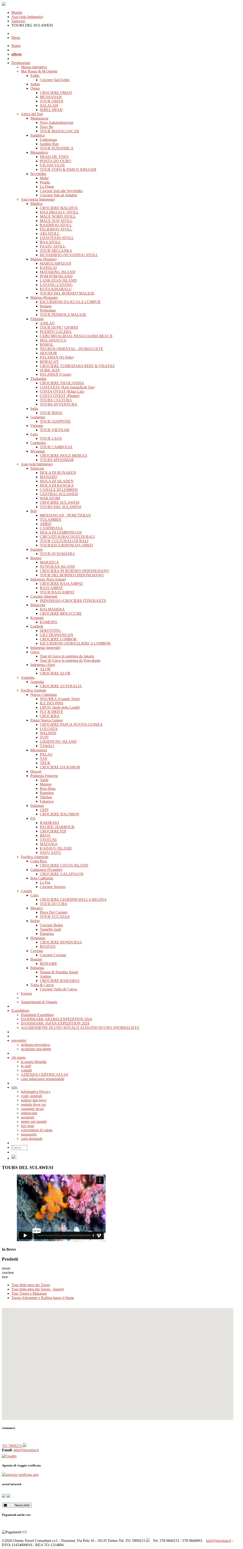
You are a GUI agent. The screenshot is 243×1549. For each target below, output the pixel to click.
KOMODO (48, 622)
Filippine (37, 319)
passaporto (29, 1134)
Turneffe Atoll (50, 929)
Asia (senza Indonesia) (38, 199)
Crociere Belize (51, 925)
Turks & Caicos (42, 985)
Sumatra (36, 549)
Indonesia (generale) (45, 648)
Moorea (45, 784)
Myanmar (37, 451)
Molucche (37, 605)
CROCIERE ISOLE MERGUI (63, 455)
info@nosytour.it (26, 1450)
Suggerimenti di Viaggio (39, 1002)
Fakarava (47, 801)
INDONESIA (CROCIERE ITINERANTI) (73, 601)
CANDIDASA (51, 528)
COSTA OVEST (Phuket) (59, 396)
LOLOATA (49, 729)
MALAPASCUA (53, 340)
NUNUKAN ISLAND (57, 566)
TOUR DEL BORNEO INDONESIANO (72, 575)
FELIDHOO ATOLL (56, 229)
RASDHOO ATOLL (56, 225)
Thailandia (38, 379)
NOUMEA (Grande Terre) (60, 699)
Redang (45, 306)
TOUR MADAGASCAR (59, 131)
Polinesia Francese (44, 776)
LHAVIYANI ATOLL (57, 238)
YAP (43, 759)
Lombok (36, 626)
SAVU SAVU (50, 853)
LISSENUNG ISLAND (58, 742)
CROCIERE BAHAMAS (59, 981)
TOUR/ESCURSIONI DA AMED (66, 545)
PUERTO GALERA (56, 332)
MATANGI (48, 844)
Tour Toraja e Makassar (29, 1293)
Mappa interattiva (34, 67)
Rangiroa (47, 793)
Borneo (36, 558)
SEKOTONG (50, 631)
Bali (33, 511)
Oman (35, 88)
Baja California (41, 878)
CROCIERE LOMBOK (58, 639)
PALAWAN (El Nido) (57, 357)
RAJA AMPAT (51, 588)
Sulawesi (18, 21)
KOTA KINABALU (56, 289)
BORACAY (49, 362)
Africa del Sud (32, 114)
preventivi (18, 1040)
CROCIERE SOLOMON (59, 814)
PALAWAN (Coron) (55, 374)
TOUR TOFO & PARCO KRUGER (68, 169)
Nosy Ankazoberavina (56, 122)
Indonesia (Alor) (42, 665)
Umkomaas (48, 140)
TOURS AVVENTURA (58, 404)
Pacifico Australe (33, 690)
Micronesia (38, 750)
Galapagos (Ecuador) (46, 870)
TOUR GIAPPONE (55, 421)
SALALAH (49, 105)
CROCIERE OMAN (56, 93)
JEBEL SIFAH (51, 110)
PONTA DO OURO (55, 161)
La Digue (47, 187)
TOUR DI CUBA (53, 904)
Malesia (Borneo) (43, 259)
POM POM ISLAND (56, 276)
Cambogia (38, 443)
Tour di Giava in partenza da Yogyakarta (70, 660)
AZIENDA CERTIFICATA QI (44, 1075)
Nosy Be (46, 127)
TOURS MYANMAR (57, 460)
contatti (26, 1070)
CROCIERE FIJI (53, 831)
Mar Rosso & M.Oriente (39, 71)
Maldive (36, 204)
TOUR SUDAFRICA (57, 148)
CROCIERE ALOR (55, 673)
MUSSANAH (51, 97)
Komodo (37, 618)
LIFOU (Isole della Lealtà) (60, 707)
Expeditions (20, 1010)
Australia (27, 677)
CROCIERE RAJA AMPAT (61, 584)
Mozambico (39, 152)
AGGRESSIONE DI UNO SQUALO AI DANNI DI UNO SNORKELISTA (80, 1028)
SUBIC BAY (50, 370)
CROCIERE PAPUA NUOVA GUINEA (71, 724)
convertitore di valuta (36, 1130)
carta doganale (31, 1139)
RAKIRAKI (49, 823)
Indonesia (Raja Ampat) (48, 579)
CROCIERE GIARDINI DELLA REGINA (73, 899)
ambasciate (29, 1113)
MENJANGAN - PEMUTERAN (65, 515)
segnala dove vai (33, 1104)
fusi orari (27, 1126)
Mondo (16, 12)
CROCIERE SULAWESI (59, 502)
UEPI (44, 810)
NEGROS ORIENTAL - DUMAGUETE (71, 349)
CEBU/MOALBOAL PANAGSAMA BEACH (76, 336)
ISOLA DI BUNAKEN (58, 473)
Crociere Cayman (53, 955)
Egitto (34, 76)
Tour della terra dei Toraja (30, 1285)
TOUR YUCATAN (55, 917)
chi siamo (18, 1057)
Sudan (35, 84)
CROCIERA (50, 716)
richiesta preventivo (35, 1045)
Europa (26, 993)
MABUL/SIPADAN (55, 263)
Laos (34, 434)
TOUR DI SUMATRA (57, 554)
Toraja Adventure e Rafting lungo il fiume (42, 1298)
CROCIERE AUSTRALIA (61, 686)
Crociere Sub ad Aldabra (58, 195)
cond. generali (31, 1096)
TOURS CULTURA (56, 400)
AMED (45, 524)
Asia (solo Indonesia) (27, 17)
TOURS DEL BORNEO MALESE (67, 293)
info (14, 1087)
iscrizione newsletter (36, 1049)
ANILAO (47, 323)
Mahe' (44, 178)
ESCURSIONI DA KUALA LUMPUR (70, 302)
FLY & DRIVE (51, 712)
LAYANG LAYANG (56, 285)
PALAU (46, 754)
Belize (35, 921)
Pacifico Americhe (34, 857)
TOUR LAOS (51, 438)
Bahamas (37, 968)
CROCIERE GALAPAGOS (62, 874)
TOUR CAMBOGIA (56, 447)
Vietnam (36, 426)
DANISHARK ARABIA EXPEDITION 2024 (56, 1019)
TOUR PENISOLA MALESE (63, 315)
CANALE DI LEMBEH (59, 490)
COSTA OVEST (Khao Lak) (62, 391)
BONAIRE (48, 964)
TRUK (45, 763)
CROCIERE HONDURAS (61, 942)
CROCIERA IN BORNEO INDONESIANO (74, 571)
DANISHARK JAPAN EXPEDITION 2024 (55, 1023)
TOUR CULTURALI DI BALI (64, 541)
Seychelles (38, 174)
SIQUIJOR (48, 353)
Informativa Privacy (36, 1092)
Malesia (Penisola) (44, 298)
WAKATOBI (50, 498)
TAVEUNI (48, 840)
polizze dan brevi (34, 1100)
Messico (36, 908)
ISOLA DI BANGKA (57, 485)
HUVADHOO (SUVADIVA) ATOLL (69, 255)
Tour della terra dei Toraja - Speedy (37, 1289)
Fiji (32, 818)
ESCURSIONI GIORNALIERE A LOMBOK (75, 643)
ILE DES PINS (51, 703)
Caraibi (26, 891)
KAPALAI (48, 268)
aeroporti (27, 1117)
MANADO (48, 477)
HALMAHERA (52, 609)
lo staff (26, 1066)
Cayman (36, 951)
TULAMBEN (50, 520)
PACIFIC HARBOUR (57, 827)
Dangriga (47, 934)
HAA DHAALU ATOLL (59, 212)
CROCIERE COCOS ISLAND (64, 865)
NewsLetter (18, 1505)
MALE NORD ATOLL (58, 216)
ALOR (45, 669)
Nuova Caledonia (43, 695)
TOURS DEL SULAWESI (60, 507)
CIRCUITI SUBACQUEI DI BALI (67, 537)
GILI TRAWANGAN (56, 635)
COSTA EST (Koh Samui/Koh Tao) (67, 387)
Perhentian (48, 310)
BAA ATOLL (50, 242)
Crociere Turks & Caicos (58, 989)
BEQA (45, 835)
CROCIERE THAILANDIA (62, 383)
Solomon (37, 806)
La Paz (45, 882)
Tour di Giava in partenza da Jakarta (67, 656)
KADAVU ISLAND (56, 848)
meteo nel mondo (34, 1121)
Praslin (45, 182)
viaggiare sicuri (32, 1109)
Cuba (34, 895)
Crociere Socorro (52, 887)
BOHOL (46, 344)
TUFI (44, 737)
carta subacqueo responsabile (42, 1079)
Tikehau (46, 797)
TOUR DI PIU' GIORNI (59, 327)
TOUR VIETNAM (54, 430)
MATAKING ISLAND (57, 272)
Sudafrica (37, 135)
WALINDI (48, 733)
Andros (45, 976)
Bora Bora (48, 788)
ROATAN (48, 946)
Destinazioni (20, 63)
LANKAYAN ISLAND (58, 280)
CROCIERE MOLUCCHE (61, 613)
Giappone (37, 417)
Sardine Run (49, 144)
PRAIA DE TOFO (54, 157)
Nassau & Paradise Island (59, 972)
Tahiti (44, 780)
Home (16, 46)
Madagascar (39, 118)
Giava (34, 652)
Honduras (37, 938)
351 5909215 (12, 1446)
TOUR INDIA (51, 413)
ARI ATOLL (50, 233)
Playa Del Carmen (53, 912)
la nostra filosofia (34, 1062)
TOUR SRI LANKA (56, 251)
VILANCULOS (52, 165)
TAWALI (47, 746)
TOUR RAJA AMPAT (57, 592)
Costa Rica (38, 861)
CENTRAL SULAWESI (59, 494)
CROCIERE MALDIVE (59, 208)
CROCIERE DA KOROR (60, 767)
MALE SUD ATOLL (56, 221)
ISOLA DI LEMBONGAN (61, 532)
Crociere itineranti (43, 596)
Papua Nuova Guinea (46, 720)
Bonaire (36, 959)
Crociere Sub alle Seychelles (61, 191)
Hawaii (35, 771)
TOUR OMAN (51, 101)
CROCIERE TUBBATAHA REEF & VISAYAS (77, 366)
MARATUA (49, 562)
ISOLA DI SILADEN (57, 481)
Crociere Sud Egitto (55, 80)
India (34, 409)
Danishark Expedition (37, 1015)
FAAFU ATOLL (52, 246)
